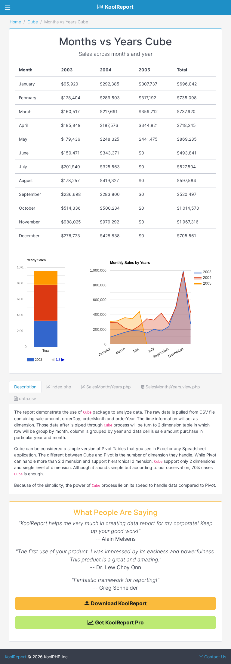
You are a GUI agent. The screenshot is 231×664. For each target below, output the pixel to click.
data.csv (27, 398)
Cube (32, 21)
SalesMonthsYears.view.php (172, 386)
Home (15, 21)
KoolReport (15, 656)
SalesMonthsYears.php (108, 386)
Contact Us (214, 656)
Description (25, 386)
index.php (60, 386)
